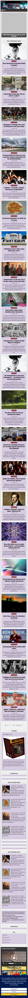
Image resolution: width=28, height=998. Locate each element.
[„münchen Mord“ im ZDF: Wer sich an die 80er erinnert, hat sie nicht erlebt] (6, 819)
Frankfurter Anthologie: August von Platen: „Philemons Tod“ (14, 510)
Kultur (14, 61)
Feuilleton (14, 91)
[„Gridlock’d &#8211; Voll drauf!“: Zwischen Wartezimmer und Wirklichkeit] (6, 792)
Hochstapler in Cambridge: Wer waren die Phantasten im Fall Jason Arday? (14, 35)
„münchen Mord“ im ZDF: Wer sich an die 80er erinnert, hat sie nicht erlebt (14, 280)
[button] (14, 958)
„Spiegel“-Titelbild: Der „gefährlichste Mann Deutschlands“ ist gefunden (14, 710)
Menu (4, 2)
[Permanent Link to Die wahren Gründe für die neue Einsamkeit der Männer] (13, 399)
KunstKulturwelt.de (14, 6)
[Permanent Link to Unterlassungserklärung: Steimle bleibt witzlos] (13, 636)
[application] (14, 958)
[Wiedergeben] (3, 963)
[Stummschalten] (22, 963)
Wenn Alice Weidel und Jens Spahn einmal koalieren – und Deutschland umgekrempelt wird (14, 546)
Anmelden (4, 934)
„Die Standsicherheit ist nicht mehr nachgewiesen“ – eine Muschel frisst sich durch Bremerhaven (14, 377)
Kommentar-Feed (6, 939)
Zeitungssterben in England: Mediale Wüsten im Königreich (14, 341)
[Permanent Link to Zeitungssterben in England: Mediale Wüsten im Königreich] (13, 330)
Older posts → (19, 725)
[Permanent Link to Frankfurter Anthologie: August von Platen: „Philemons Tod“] (13, 499)
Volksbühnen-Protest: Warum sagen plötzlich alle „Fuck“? (14, 250)
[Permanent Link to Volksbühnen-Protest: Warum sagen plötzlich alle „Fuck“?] (13, 238)
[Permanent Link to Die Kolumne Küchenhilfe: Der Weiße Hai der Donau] (13, 208)
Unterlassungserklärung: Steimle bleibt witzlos (14, 647)
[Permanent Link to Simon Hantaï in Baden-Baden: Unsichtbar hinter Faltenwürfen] (13, 300)
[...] (16, 767)
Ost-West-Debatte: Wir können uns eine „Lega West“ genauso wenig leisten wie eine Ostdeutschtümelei (14, 157)
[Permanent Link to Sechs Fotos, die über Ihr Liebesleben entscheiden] (13, 603)
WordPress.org (5, 942)
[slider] (13, 963)
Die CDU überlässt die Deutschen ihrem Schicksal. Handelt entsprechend (14, 580)
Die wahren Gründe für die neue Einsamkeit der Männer (14, 413)
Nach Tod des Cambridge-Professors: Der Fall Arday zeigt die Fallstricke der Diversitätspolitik (14, 446)
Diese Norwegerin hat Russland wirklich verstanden (14, 64)
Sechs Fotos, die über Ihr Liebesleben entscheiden (14, 617)
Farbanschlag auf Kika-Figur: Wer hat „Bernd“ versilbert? (14, 95)
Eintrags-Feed (5, 937)
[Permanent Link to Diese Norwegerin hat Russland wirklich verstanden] (13, 51)
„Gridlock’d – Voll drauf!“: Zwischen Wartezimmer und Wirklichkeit (14, 188)
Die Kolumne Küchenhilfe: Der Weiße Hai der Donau (14, 219)
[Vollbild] (24, 963)
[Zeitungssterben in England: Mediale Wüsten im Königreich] (6, 833)
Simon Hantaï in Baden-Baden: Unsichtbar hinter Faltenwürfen (14, 311)
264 (14, 725)
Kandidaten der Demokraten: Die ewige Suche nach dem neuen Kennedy (14, 678)
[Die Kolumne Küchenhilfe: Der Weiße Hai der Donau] (6, 806)
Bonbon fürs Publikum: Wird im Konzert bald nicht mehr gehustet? (14, 479)
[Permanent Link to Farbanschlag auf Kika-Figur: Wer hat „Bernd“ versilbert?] (13, 83)
